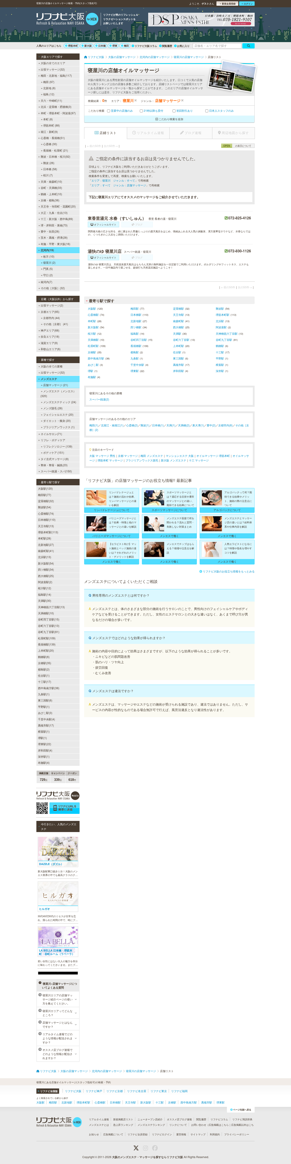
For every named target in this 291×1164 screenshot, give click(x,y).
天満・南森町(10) (51, 181)
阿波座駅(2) (45, 582)
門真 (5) (48, 269)
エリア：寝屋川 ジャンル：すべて (113, 180)
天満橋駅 (93, 340)
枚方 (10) (48, 256)
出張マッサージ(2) (52, 305)
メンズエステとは (99, 1124)
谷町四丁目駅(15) (48, 619)
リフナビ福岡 (179, 1091)
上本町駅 (178, 346)
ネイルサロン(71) (51, 434)
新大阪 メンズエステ (173, 460)
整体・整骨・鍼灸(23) (54, 465)
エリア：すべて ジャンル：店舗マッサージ (118, 185)
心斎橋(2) (132, 425)
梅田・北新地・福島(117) (56, 75)
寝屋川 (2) (49, 262)
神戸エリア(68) (50, 330)
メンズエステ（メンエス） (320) (58, 393)
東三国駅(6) (45, 700)
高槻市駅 (178, 365)
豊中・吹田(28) (50, 231)
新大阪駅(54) (46, 563)
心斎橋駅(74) (46, 513)
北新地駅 (135, 321)
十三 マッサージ (199, 460)
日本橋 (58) (50, 169)
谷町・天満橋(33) (51, 188)
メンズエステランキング (151, 1124)
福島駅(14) (44, 594)
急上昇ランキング (123, 1124)
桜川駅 (92, 333)
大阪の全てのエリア (53, 63)
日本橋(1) (158, 425)
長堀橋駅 (135, 346)
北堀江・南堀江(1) (112, 425)
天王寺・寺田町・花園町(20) (58, 206)
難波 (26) (48, 163)
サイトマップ (198, 1134)
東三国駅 (178, 358)
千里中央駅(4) (46, 719)
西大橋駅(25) (46, 576)
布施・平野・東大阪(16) (55, 244)
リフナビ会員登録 (138, 1134)
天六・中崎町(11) (51, 100)
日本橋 (102, 45)
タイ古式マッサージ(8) (55, 459)
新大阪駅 (93, 327)
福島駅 (134, 333)
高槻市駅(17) (46, 725)
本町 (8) (48, 119)
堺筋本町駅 (222, 314)
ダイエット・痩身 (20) (57, 421)
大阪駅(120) (45, 488)
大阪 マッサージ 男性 (102, 456)
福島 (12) (48, 94)
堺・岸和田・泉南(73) (54, 225)
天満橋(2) (184, 425)
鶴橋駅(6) (44, 657)
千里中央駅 (137, 365)
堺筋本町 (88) (51, 125)
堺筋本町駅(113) (48, 532)
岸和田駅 (178, 371)
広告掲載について (113, 1134)
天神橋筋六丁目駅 (227, 333)
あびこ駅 (93, 365)
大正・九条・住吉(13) (54, 213)
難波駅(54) (44, 507)
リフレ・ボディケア (53, 440)
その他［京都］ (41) (55, 324)
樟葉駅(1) (44, 731)
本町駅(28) (44, 538)
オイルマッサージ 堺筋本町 (213, 456)
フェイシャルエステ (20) (58, 414)
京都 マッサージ (128, 456)
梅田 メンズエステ (151, 456)
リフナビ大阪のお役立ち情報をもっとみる (229, 571)
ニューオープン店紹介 (150, 1119)
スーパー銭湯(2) (99, 399)
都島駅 (134, 352)
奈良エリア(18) (50, 336)
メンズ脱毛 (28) (53, 408)
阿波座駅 (221, 327)
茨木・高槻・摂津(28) (54, 237)
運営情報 (181, 1134)
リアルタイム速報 (99, 1119)
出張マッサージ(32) (53, 69)
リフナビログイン (162, 1134)
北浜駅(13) (44, 557)
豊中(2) (211, 425)
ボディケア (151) (53, 452)
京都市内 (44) (51, 318)
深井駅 (220, 371)
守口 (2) (48, 275)
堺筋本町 (73, 45)
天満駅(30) (44, 600)
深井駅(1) (44, 756)
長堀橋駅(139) (46, 644)
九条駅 (134, 358)
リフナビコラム (219, 1119)
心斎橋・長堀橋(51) (53, 138)
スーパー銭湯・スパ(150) (56, 471)
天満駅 (177, 333)
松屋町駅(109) (46, 638)
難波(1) (144, 425)
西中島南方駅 (96, 358)
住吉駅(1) (44, 675)
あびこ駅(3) (45, 713)
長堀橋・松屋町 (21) (55, 150)
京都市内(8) (225, 425)
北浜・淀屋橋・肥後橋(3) (56, 107)
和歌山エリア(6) (50, 349)
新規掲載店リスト (123, 1119)
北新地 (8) (49, 88)
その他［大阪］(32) (53, 288)
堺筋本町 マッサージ (110, 460)
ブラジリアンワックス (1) (59, 427)
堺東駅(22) (44, 744)
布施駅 (92, 377)
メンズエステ (49, 379)
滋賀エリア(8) (49, 343)
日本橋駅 (135, 314)
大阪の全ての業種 (52, 366)
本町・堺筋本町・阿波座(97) (58, 113)
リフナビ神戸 (94, 1091)
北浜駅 (220, 321)
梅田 (126, 45)
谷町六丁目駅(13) (48, 626)
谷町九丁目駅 (224, 340)
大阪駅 (92, 308)
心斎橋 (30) (50, 144)
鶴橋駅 (220, 346)
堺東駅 (134, 371)
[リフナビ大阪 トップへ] (67, 19)
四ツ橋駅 (135, 327)
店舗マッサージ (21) (55, 385)
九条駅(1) (44, 694)
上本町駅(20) (46, 650)
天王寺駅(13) (46, 526)
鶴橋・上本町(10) (51, 194)
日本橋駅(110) (46, 519)
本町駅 (92, 321)
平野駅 (220, 358)
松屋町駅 (93, 346)
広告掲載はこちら (219, 1124)
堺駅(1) (42, 738)
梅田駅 (134, 308)
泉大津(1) (198, 425)
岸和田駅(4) (45, 750)
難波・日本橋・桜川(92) (55, 156)
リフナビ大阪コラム (146, 46)
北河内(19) (47, 250)
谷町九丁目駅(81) (48, 632)
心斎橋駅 (93, 314)
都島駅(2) (44, 669)
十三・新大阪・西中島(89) (57, 219)
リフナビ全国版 (49, 1091)
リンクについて (178, 1124)
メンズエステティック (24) (59, 402)
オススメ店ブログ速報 (179, 1119)
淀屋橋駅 (178, 308)
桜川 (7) (48, 175)
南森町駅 (178, 321)
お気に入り (183, 46)
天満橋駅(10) (46, 613)
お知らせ (94, 1134)
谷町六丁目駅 (181, 340)
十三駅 (220, 352)
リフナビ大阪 (73, 1091)
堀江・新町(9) (49, 132)
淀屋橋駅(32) (46, 501)
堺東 (114, 45)
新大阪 (88, 45)
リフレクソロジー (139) (57, 446)
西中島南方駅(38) (48, 688)
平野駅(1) (44, 707)
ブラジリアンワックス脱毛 (141, 460)
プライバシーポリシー (236, 1134)
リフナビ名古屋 (136, 1091)
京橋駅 (92, 352)
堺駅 (90, 371)
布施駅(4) (44, 762)
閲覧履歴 (167, 46)
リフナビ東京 (159, 1091)
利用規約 (215, 1134)
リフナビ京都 (114, 1091)
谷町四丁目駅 (138, 340)
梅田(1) (93, 425)
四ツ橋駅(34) (46, 569)
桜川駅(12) (44, 588)
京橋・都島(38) (50, 200)
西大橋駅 (178, 327)
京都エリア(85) (50, 312)
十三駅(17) (44, 681)
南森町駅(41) (46, 551)
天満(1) (170, 425)
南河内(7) (46, 282)
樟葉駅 (220, 365)
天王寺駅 (178, 314)
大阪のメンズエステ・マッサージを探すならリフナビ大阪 (147, 1157)
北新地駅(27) (46, 545)
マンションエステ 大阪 (180, 456)
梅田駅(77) (44, 495)
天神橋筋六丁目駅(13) (51, 607)
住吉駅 (177, 352)
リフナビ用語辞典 (242, 1119)
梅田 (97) (48, 82)
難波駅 (220, 308)
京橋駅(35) (44, 663)
